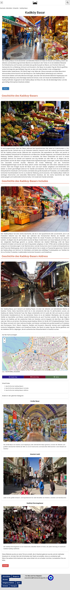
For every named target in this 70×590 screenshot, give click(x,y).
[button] (35, 352)
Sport (18, 583)
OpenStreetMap (65, 370)
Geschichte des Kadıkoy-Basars (14, 386)
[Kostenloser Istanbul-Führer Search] (68, 2)
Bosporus (16, 576)
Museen (5, 579)
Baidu (57, 377)
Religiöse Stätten (8, 583)
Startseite (2, 8)
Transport (13, 586)
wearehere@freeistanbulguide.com (37, 578)
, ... (6, 88)
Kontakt (5, 565)
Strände (5, 586)
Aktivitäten (9, 8)
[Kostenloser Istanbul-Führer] (1, 2)
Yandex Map (35, 377)
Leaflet (61, 370)
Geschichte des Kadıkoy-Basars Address (17, 390)
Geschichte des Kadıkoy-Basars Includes (17, 388)
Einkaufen (16, 8)
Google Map (13, 377)
